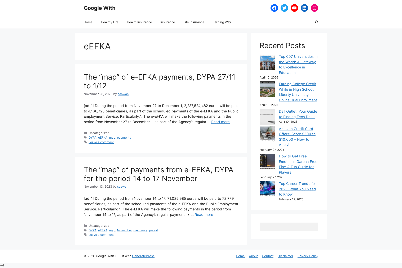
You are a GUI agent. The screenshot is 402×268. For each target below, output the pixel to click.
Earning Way (222, 22)
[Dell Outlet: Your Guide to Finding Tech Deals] (267, 117)
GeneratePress (143, 256)
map (112, 137)
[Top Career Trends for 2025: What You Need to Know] (267, 189)
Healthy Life (110, 22)
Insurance (167, 22)
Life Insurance (193, 22)
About (253, 256)
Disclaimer (285, 256)
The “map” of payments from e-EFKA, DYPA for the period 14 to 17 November (158, 174)
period (153, 230)
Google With (100, 8)
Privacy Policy (308, 256)
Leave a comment (101, 142)
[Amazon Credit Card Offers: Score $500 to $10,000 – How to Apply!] (267, 135)
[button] (316, 22)
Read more (220, 122)
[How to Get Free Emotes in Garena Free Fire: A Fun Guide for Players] (267, 162)
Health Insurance (139, 22)
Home (88, 22)
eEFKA (102, 137)
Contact (267, 256)
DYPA (93, 137)
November (124, 230)
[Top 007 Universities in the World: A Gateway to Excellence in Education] (267, 62)
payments (124, 137)
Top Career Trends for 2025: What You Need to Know (297, 189)
